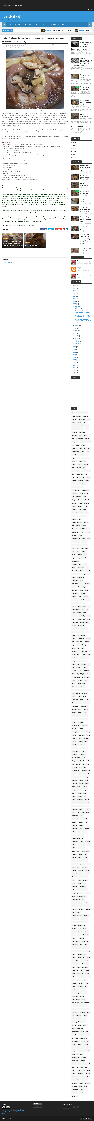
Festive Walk (78, 496)
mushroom (80, 480)
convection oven (75, 851)
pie (78, 635)
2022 (75, 293)
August (77, 325)
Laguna (79, 716)
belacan (87, 799)
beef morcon (80, 799)
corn (86, 854)
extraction (80, 870)
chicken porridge (81, 587)
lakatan (73, 935)
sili (79, 648)
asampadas (79, 786)
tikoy (86, 1067)
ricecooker (87, 641)
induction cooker (76, 912)
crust (78, 861)
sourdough (74, 487)
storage (74, 1051)
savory (73, 1028)
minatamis (84, 541)
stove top (80, 1051)
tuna (73, 667)
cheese (73, 835)
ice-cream (74, 909)
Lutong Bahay (6, 47)
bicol (80, 509)
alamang (86, 777)
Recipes (10, 24)
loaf (73, 619)
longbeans (78, 619)
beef (87, 429)
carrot (81, 828)
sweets (81, 658)
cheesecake (75, 516)
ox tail (86, 964)
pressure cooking (76, 999)
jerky (87, 922)
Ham (85, 564)
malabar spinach (85, 941)
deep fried (83, 593)
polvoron (83, 635)
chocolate (74, 590)
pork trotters (34, 47)
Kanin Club (86, 709)
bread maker (75, 512)
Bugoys (73, 683)
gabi (84, 883)
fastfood (79, 467)
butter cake (74, 825)
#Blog (74, 155)
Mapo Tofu (84, 725)
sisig (80, 1035)
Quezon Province (83, 748)
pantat (87, 632)
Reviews (17, 24)
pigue (87, 983)
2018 (74, 304)
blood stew (74, 809)
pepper (84, 980)
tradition (74, 1076)
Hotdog (73, 567)
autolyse (74, 790)
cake (82, 442)
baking (86, 425)
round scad (78, 1015)
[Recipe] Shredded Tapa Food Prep (85, 192)
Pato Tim (74, 741)
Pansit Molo (88, 500)
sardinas (74, 648)
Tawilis (88, 761)
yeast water (74, 1093)
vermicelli (87, 1083)
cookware (80, 854)
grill (89, 606)
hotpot (87, 906)
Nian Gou (74, 735)
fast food (87, 870)
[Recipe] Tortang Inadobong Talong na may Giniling (85, 102)
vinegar (74, 670)
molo (83, 951)
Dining (84, 696)
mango (88, 619)
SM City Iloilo (87, 448)
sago (73, 645)
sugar (73, 1054)
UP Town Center (75, 770)
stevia (80, 487)
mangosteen (75, 948)
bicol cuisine (81, 803)
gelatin (73, 890)
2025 (75, 288)
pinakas (74, 986)
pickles (73, 635)
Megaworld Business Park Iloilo (83, 571)
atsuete (85, 786)
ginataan (85, 890)
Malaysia (74, 500)
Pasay (79, 738)
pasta (73, 973)
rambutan (84, 1006)
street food (86, 1051)
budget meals (75, 819)
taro (78, 1067)
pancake (74, 632)
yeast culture (86, 670)
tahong (86, 658)
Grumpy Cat (86, 703)
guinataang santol (76, 609)
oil (82, 964)
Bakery (73, 680)
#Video (74, 158)
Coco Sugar (74, 493)
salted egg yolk (75, 1022)
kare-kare (74, 616)
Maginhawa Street (76, 725)
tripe (89, 664)
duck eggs (84, 867)
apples (73, 577)
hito (78, 906)
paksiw (85, 545)
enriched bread (82, 600)
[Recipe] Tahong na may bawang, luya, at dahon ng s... (83, 320)
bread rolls (88, 809)
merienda (87, 438)
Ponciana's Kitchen (83, 741)
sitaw (73, 483)
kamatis (74, 925)
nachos (79, 957)
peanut (83, 977)
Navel (83, 732)
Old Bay (88, 735)
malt (81, 944)
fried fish (74, 606)
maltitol (86, 944)
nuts (87, 960)
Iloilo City (74, 419)
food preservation (84, 877)
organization (81, 625)
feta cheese (74, 603)
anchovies (74, 780)
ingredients (86, 915)
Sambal (74, 574)
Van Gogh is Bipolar (86, 770)
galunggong (74, 886)
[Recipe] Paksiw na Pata (31, 245)
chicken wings (75, 841)
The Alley (78, 764)
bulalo (81, 512)
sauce (79, 1025)
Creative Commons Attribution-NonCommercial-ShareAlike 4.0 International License (15, 1111)
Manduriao (80, 500)
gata (84, 467)
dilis (73, 525)
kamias (88, 477)
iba (83, 477)
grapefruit (88, 893)
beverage (74, 509)
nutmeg (82, 960)
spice (73, 654)
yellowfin (81, 1093)
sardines (83, 551)
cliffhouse (74, 844)
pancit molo (81, 632)
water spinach (75, 1089)
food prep (79, 477)
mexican (87, 948)
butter (86, 512)
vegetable (85, 667)
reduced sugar (84, 548)
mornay (74, 954)
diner (84, 864)
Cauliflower (81, 687)
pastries (87, 973)
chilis (82, 841)
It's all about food (11, 16)
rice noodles (82, 1012)
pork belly (74, 638)
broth (88, 451)
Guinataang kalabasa (77, 564)
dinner (85, 435)
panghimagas (85, 967)
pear (89, 977)
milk (73, 951)
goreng (81, 893)
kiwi (82, 931)
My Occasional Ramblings (7, 5)
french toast (85, 880)
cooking (82, 454)
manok (83, 538)
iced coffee (81, 909)
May (76, 333)
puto (73, 641)
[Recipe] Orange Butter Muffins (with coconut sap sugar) (85, 209)
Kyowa (73, 716)
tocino (88, 1070)
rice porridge (79, 641)
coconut (81, 590)
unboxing (78, 1080)
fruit (73, 445)
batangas (80, 506)
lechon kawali (85, 935)
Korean (79, 712)
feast (89, 600)
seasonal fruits (75, 1031)
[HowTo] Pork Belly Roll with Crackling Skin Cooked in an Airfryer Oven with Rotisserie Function (86, 239)
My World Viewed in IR (41, 2)
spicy (78, 654)
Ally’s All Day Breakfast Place (83, 674)
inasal (73, 612)
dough (80, 596)
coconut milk (88, 442)
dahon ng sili (85, 861)
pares (82, 970)
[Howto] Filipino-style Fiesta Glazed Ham (85, 250)
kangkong (74, 535)
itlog (77, 919)
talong (73, 661)
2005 (75, 373)
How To (38, 24)
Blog (24, 24)
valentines (74, 1083)
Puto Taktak (74, 748)
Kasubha (74, 712)
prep (85, 993)
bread (80, 435)
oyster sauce (75, 629)
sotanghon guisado (83, 651)
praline (80, 993)
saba (83, 471)
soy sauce (86, 1044)
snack (88, 458)
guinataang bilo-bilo (81, 896)
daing (73, 864)
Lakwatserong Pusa (32, 2)
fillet (73, 873)
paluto (73, 967)
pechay (79, 980)
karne (84, 928)
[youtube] (91, 9)
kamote (84, 612)
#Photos (75, 148)
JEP (78, 260)
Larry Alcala (74, 719)
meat (88, 538)
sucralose (74, 461)
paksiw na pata (83, 629)
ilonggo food (81, 429)
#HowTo (30, 30)
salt (84, 1018)
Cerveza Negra (75, 690)
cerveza (84, 832)
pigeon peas (80, 983)
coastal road (81, 844)
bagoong (74, 506)
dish (86, 474)
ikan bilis (88, 909)
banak (73, 799)
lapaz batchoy (82, 616)
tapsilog (84, 661)
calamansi (87, 583)
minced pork (75, 622)
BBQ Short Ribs (85, 677)
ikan (87, 609)
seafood (79, 422)
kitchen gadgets (75, 931)
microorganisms (75, 541)
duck (78, 867)
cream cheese (75, 593)
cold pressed (82, 848)
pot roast (74, 993)
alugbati (80, 574)
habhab (86, 902)
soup (81, 448)
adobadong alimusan (77, 777)
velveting (81, 1083)
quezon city (74, 448)
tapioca (79, 661)
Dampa (73, 696)
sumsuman (84, 1057)
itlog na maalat (84, 919)
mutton (73, 957)
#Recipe (63, 30)
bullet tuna (81, 822)
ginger (77, 445)
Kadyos (79, 709)
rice (78, 458)
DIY (73, 496)
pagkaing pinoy (14, 47)
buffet (82, 819)
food (51, 45)
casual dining (80, 474)
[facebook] (84, 9)
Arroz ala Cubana (76, 677)
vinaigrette (74, 1086)
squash (73, 554)
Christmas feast (85, 490)
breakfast (80, 464)
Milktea (81, 728)
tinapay (73, 1070)
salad (78, 645)
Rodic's (83, 751)
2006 (75, 370)
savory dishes (80, 1028)
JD (87, 567)
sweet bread (75, 658)
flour (73, 477)
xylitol (82, 1089)
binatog (83, 806)
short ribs (74, 1035)
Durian (81, 699)
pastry (73, 548)
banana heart (75, 580)
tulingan (80, 1076)
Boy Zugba (80, 680)
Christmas (84, 693)
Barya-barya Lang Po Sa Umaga (53, 2)
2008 (75, 365)
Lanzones (85, 716)
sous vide (79, 1044)
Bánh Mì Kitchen (81, 683)
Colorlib (9, 1118)
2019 (74, 301)
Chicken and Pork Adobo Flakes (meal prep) (44, 30)
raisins (78, 1006)
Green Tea (79, 703)
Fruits (73, 703)
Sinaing (83, 757)
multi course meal (82, 954)
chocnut (86, 464)
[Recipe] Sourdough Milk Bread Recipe (85, 200)
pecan (73, 980)
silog (83, 648)
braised (34, 45)
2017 (74, 347)
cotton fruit (85, 522)
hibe (83, 609)
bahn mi (74, 793)
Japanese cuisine (84, 706)
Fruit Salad (87, 699)
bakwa (84, 793)
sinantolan (74, 651)
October (77, 309)
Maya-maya (74, 728)
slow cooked (75, 1038)
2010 (74, 360)
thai (82, 1067)
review (88, 419)
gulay (83, 899)
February (77, 341)
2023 (75, 291)
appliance (74, 783)
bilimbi (87, 803)
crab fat (79, 857)
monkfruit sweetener (84, 622)
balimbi (74, 796)
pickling (74, 983)
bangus (73, 464)
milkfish (74, 480)
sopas (73, 1044)
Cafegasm (74, 687)
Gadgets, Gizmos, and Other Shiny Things (70, 2)
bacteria (80, 790)
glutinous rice (75, 532)
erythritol (74, 870)
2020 (75, 299)
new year (87, 480)
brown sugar (75, 815)
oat (73, 964)
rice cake (87, 1009)
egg (87, 454)
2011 (74, 357)
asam (73, 786)
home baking (82, 432)
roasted (88, 1012)
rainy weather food (85, 1002)
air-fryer (80, 503)
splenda (88, 471)
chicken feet (80, 835)
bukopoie (74, 822)
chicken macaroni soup (77, 838)
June (76, 330)
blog (88, 806)
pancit (78, 967)
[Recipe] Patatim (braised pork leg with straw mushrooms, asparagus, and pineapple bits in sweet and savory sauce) (13, 243)
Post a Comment (8, 263)
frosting (74, 883)
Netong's (88, 732)
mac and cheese (76, 941)
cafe (73, 438)
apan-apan (86, 574)
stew (89, 654)
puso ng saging (75, 1002)
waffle (80, 1086)
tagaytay (89, 1064)
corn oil (74, 857)
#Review (74, 145)
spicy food (84, 654)
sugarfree (80, 554)
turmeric (78, 667)
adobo (73, 474)
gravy (73, 896)
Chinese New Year (76, 693)
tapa (85, 554)
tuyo (73, 1080)
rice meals (74, 1012)
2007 (75, 368)
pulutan (83, 999)
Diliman (79, 696)
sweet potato (75, 1060)
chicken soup (83, 516)
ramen (73, 1009)
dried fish (86, 596)
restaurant (85, 416)
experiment (74, 432)
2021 (74, 296)
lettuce (88, 616)
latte (79, 935)
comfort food (75, 454)
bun (86, 822)
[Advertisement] (56, 15)
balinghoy (80, 796)
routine (85, 1015)
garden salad (83, 886)
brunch (81, 815)
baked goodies (75, 451)
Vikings (73, 774)
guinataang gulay (76, 899)
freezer (79, 880)
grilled (82, 532)
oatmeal (77, 964)
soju (88, 1041)
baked (79, 793)
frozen (79, 883)
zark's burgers (75, 1096)
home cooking (79, 438)
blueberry (81, 809)
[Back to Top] (91, 1119)
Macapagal (80, 722)
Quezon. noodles (76, 751)
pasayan (87, 970)
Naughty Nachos (75, 732)
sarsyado (74, 1025)
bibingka (74, 803)
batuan (81, 580)
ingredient (88, 532)
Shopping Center (76, 757)
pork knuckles (75, 989)
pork (29, 47)
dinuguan (74, 596)
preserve (82, 996)
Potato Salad (75, 745)
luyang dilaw (81, 938)
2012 (74, 355)
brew (73, 812)
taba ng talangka (76, 1064)
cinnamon (87, 841)
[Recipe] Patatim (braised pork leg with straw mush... (83, 311)
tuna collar (86, 1076)
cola (88, 844)
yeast (80, 558)
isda (73, 919)
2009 (75, 362)
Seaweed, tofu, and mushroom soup (85, 184)
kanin (80, 928)
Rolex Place (75, 754)
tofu (78, 664)
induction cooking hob (77, 915)
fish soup (88, 873)
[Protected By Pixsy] (37, 1107)
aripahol (81, 783)
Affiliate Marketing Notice (57, 24)
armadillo (87, 783)
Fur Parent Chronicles (21, 2)
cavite (78, 832)
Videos (45, 24)
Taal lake (82, 761)
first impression (79, 873)
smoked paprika (83, 1038)
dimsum (78, 525)
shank (82, 1031)
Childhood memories (85, 690)
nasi (84, 957)
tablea (83, 1064)
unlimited (85, 1080)
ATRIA (73, 674)
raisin (73, 1006)
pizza (86, 986)
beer (86, 506)
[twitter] (89, 9)
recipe (85, 413)
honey (82, 906)
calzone (81, 825)
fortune (73, 880)
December (78, 306)
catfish (73, 832)
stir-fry (88, 1047)
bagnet (85, 790)
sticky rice (82, 1047)
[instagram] (86, 9)
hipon (73, 906)
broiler (78, 812)
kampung (74, 928)
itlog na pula (75, 922)
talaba (73, 1067)
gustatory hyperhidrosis (77, 902)
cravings (85, 857)
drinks (73, 867)
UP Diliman (74, 767)
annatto (86, 780)
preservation (75, 996)
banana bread (80, 577)
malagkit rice (75, 944)
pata (21, 47)
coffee (73, 467)
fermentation (75, 529)
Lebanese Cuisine (84, 719)
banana (82, 451)
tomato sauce (81, 1073)
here (19, 138)
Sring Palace (75, 761)
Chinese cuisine (75, 561)
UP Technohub (82, 767)
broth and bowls (85, 812)
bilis (73, 806)
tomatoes (88, 1073)
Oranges (74, 738)
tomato (73, 1073)
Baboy (80, 461)
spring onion (75, 1047)
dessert (73, 422)
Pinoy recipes (75, 442)
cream (73, 861)
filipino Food (45, 45)
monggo (89, 951)
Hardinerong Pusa (18, 5)
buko (86, 819)
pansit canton (75, 970)
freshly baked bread (84, 529)
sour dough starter (81, 483)
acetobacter (87, 774)
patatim (25, 47)
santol (78, 551)
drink (89, 864)
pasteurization (80, 973)
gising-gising (75, 893)
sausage (85, 1025)
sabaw (73, 1018)
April (76, 336)
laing (86, 931)
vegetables (74, 558)
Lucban (73, 722)
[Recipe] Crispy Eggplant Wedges (75, 30)
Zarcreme (80, 774)
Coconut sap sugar (84, 493)
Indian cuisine (75, 706)
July (76, 328)
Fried (85, 496)
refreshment (80, 1009)
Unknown (79, 267)
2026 (75, 286)
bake (85, 461)
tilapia (73, 664)
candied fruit (75, 828)
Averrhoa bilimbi (75, 490)
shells (87, 1031)
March (77, 338)
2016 (74, 349)
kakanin (79, 612)
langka (80, 535)
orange (79, 545)
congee (79, 519)
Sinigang (74, 503)
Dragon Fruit (75, 699)
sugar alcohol (80, 1054)
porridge (88, 638)
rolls (73, 1015)
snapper (83, 1041)
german (79, 890)
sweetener (82, 1060)
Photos (31, 24)
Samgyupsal (82, 754)
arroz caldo (86, 503)
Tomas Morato (86, 764)
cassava (87, 828)
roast (73, 551)
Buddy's (86, 680)
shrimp (83, 458)
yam (86, 1089)
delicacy (79, 864)
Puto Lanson (83, 745)
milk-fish (78, 951)
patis (79, 977)
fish (82, 425)
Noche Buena (82, 735)
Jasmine (74, 709)
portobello (83, 989)
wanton (79, 670)
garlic (79, 606)
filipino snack (83, 603)
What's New (4, 2)
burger (81, 583)
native (88, 957)
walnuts (85, 1086)
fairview (84, 525)
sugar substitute (75, 1057)
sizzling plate (86, 1035)
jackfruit (82, 922)
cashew (74, 587)
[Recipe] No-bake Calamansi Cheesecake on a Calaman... (83, 316)
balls (85, 796)
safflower (79, 1018)
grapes (84, 606)
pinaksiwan (80, 986)
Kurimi (85, 712)
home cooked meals (59, 45)
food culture (75, 877)
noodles (83, 445)
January (77, 344)
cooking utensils (85, 851)
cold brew (74, 848)
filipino (73, 458)
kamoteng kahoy (81, 925)
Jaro (73, 571)
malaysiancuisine (76, 538)
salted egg (83, 645)
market (81, 948)
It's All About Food (11, 2)
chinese (39, 45)
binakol (78, 806)
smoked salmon (75, 1041)
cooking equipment (76, 522)
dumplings (74, 600)
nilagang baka (75, 960)
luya (84, 619)
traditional (83, 664)
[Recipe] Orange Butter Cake (79, 126)
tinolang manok (81, 1070)
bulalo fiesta (75, 583)
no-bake (74, 625)
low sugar (74, 938)
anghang (81, 780)
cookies (86, 590)
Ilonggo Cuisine (81, 567)
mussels (74, 545)
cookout (74, 854)
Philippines (74, 435)
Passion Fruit (86, 738)
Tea (73, 764)
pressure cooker (75, 471)
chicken (74, 429)
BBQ (85, 558)
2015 (74, 352)
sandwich (83, 1022)
